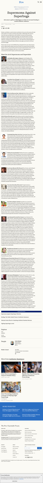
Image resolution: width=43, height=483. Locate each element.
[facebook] (2, 28)
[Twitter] (30, 457)
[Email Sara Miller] (15, 353)
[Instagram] (27, 457)
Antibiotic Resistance (16, 359)
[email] (7, 28)
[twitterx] (5, 28)
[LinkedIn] (28, 457)
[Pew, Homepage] (21, 2)
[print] (8, 28)
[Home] (10, 425)
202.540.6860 (17, 352)
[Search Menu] (38, 2)
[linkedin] (3, 28)
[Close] (41, 475)
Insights (2, 444)
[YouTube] (31, 457)
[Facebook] (25, 457)
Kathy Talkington (18, 341)
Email (25, 446)
